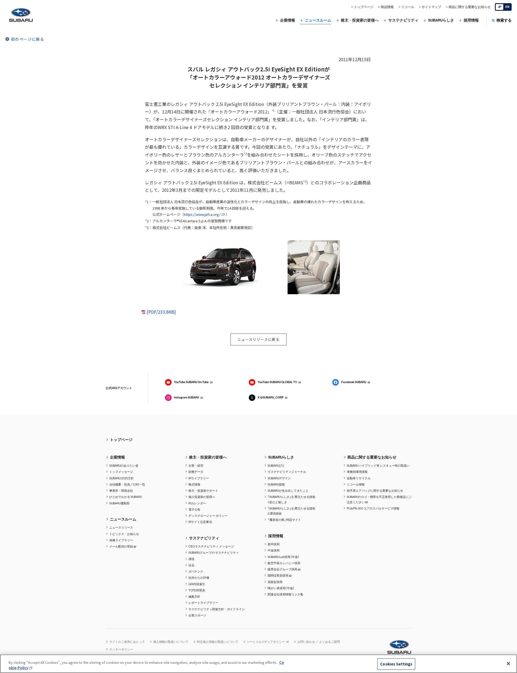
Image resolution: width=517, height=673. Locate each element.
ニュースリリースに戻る (258, 339)
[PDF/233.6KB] (161, 311)
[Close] (508, 663)
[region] (258, 663)
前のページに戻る (27, 39)
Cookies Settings (396, 664)
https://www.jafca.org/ (202, 214)
